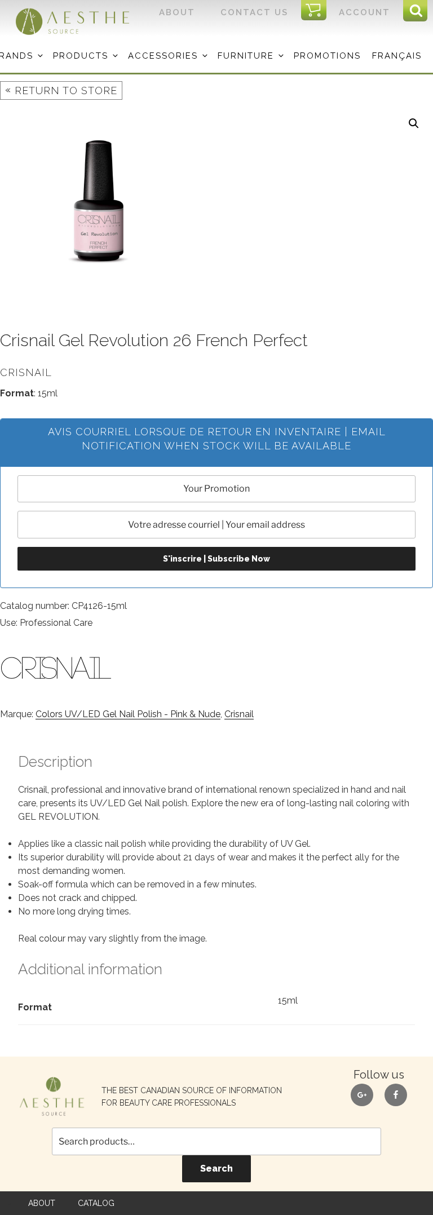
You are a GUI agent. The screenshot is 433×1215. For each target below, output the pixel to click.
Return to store (61, 89)
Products (80, 56)
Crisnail (239, 714)
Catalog (96, 1203)
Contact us (254, 12)
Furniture (246, 56)
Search (216, 1168)
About (177, 12)
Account (364, 12)
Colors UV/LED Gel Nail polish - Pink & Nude (128, 714)
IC (317, 10)
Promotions (327, 56)
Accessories (163, 56)
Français (397, 56)
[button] (414, 123)
